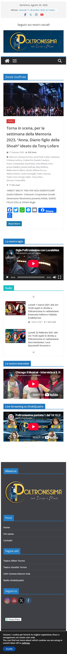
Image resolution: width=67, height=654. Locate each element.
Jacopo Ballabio (14, 167)
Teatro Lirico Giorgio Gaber (19, 177)
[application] (33, 263)
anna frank (38, 157)
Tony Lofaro (37, 177)
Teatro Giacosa (43, 173)
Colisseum (54, 157)
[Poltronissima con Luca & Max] (7, 61)
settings (26, 643)
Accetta (9, 649)
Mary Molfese (42, 167)
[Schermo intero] (59, 277)
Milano (22, 170)
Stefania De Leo (39, 170)
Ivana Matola (41, 163)
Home (6, 527)
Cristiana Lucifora (14, 160)
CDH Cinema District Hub (16, 573)
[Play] (7, 277)
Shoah (29, 170)
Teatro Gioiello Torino (15, 567)
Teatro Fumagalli (28, 173)
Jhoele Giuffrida (28, 167)
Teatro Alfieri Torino (14, 560)
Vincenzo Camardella (16, 180)
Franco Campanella (15, 163)
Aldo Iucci (13, 157)
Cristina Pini (28, 160)
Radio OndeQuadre (13, 580)
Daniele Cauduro (41, 160)
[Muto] (54, 277)
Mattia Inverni (12, 170)
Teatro (11, 121)
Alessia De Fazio (26, 157)
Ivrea (50, 163)
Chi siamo (8, 533)
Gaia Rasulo (30, 163)
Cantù (46, 157)
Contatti (7, 540)
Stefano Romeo (13, 173)
